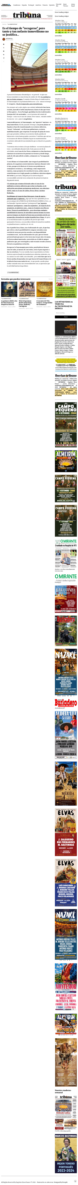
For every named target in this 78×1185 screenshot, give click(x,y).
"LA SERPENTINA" (12, 24)
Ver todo (51, 279)
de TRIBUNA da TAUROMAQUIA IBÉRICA (66, 173)
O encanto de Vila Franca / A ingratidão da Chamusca (44, 302)
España (24, 5)
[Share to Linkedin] (3, 54)
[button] (3, 61)
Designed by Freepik (60, 1182)
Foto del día (58, 5)
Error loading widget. (62, 12)
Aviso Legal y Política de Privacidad (66, 175)
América (38, 5)
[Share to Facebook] (3, 44)
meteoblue (58, 36)
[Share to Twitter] (3, 47)
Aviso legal (73, 5)
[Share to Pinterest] (3, 51)
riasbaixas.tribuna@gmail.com (64, 167)
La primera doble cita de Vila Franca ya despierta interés (9, 302)
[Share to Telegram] (3, 58)
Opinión (52, 5)
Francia (45, 5)
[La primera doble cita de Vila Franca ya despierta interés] (9, 289)
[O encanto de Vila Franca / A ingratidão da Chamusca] (44, 289)
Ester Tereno (65, 5)
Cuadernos (16, 5)
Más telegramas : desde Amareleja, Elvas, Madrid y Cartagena (25, 303)
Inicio (4, 24)
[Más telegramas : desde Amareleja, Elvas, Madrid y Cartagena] (27, 289)
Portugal (31, 5)
